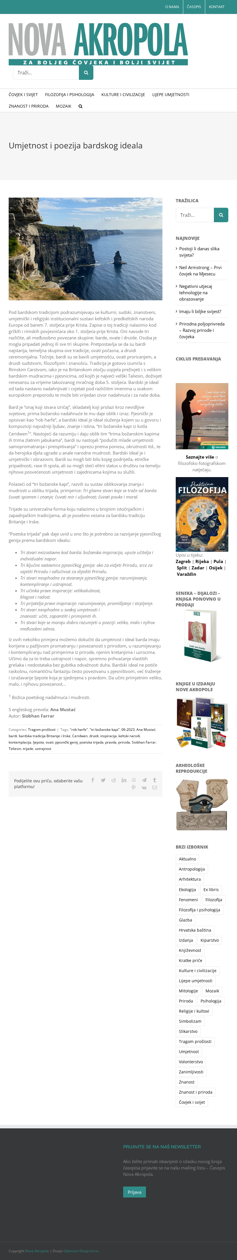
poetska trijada (91, 742)
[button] (80, 106)
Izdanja (186, 940)
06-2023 (128, 729)
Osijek (216, 568)
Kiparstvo (210, 940)
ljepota (38, 742)
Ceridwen (80, 735)
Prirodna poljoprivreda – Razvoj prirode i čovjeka (202, 330)
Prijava (134, 1192)
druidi (94, 735)
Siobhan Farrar (144, 742)
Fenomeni (188, 899)
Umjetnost (189, 1051)
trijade (28, 748)
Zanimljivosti (191, 1072)
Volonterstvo (191, 1061)
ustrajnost (43, 748)
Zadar (198, 568)
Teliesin (15, 748)
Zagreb (184, 561)
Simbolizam (190, 1021)
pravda (110, 742)
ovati (49, 742)
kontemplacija (20, 742)
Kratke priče (190, 960)
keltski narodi (129, 735)
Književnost (190, 950)
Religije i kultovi (194, 1011)
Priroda (186, 1001)
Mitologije (188, 991)
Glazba (185, 920)
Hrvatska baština (195, 930)
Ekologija (187, 889)
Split (182, 568)
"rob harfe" (79, 729)
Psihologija (211, 1001)
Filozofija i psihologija (199, 910)
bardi (13, 735)
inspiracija (108, 735)
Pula (219, 561)
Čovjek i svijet (192, 1102)
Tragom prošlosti (41, 729)
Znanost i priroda (195, 1092)
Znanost (187, 1082)
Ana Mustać (145, 729)
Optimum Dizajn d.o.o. (81, 1250)
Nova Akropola (37, 1250)
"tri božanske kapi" (105, 729)
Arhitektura (190, 879)
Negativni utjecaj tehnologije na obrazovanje (195, 292)
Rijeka (202, 561)
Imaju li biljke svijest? (200, 311)
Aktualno (187, 859)
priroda (124, 742)
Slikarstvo (188, 1031)
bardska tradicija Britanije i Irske (45, 735)
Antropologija (192, 869)
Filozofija (213, 899)
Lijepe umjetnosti (195, 980)
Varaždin (186, 574)
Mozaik (212, 991)
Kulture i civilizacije (197, 970)
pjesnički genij (66, 742)
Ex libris (211, 889)
